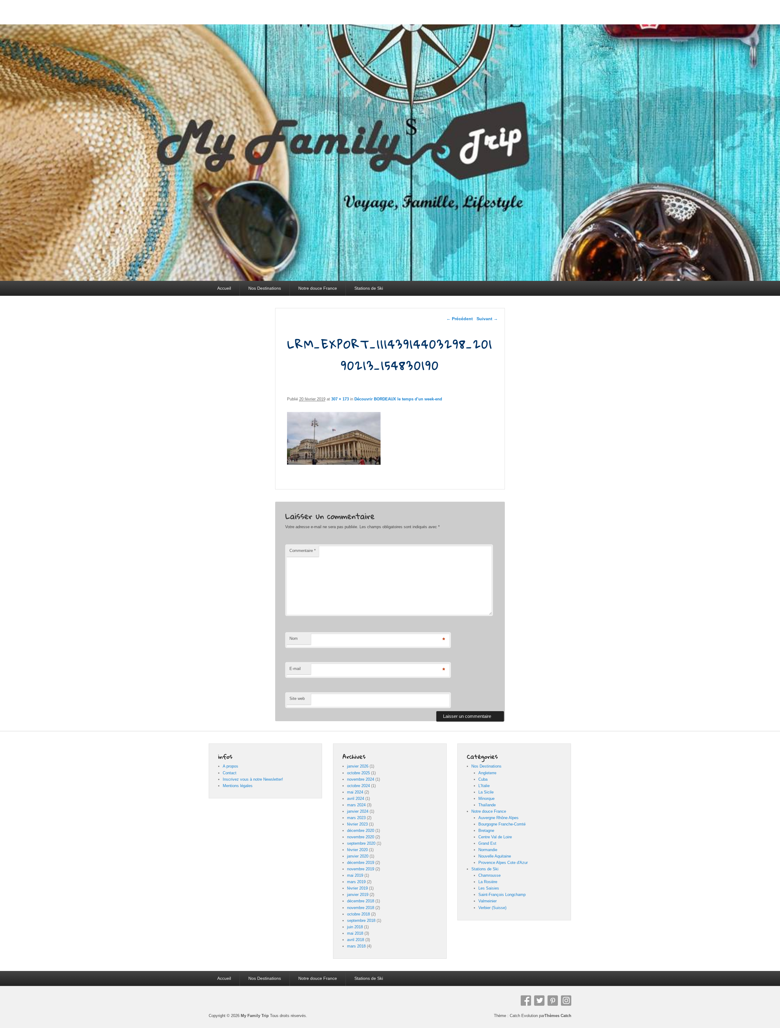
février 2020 (357, 849)
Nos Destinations (264, 288)
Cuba (483, 779)
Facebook (526, 1000)
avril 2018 (355, 939)
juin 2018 (355, 927)
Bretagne (486, 830)
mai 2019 (355, 875)
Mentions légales (238, 785)
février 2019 (357, 888)
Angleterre (487, 773)
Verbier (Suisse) (492, 907)
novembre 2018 (360, 907)
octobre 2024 (358, 785)
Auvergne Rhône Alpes (498, 817)
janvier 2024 (357, 811)
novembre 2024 (360, 779)
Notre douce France (317, 288)
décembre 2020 (360, 830)
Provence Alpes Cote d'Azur (503, 862)
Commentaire (302, 550)
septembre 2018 (361, 920)
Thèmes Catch (557, 1015)
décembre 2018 (360, 901)
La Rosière (487, 881)
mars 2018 (356, 946)
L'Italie (484, 785)
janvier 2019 (357, 894)
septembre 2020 (361, 843)
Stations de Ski (368, 288)
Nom (293, 638)
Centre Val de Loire (495, 837)
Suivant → (487, 318)
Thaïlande (487, 805)
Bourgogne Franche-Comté (502, 824)
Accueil (224, 288)
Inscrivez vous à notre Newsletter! (253, 779)
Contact (229, 773)
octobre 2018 (358, 914)
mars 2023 (356, 817)
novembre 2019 (360, 869)
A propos (230, 766)
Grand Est (487, 843)
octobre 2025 (358, 773)
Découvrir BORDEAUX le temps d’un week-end (398, 399)
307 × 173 (340, 399)
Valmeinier (487, 901)
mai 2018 (355, 933)
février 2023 (357, 824)
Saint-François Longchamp (502, 894)
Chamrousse (489, 875)
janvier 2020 (357, 856)
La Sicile (486, 792)
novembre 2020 (360, 837)
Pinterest (553, 1000)
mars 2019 (356, 881)
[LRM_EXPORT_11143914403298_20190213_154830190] (334, 463)
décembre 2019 (360, 862)
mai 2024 (355, 792)
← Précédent (459, 318)
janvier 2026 (357, 766)
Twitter (539, 1000)
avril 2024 (355, 798)
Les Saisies (488, 888)
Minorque (486, 798)
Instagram (566, 1000)
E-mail (295, 668)
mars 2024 (356, 805)
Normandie (487, 849)
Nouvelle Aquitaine (494, 856)
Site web (297, 698)
